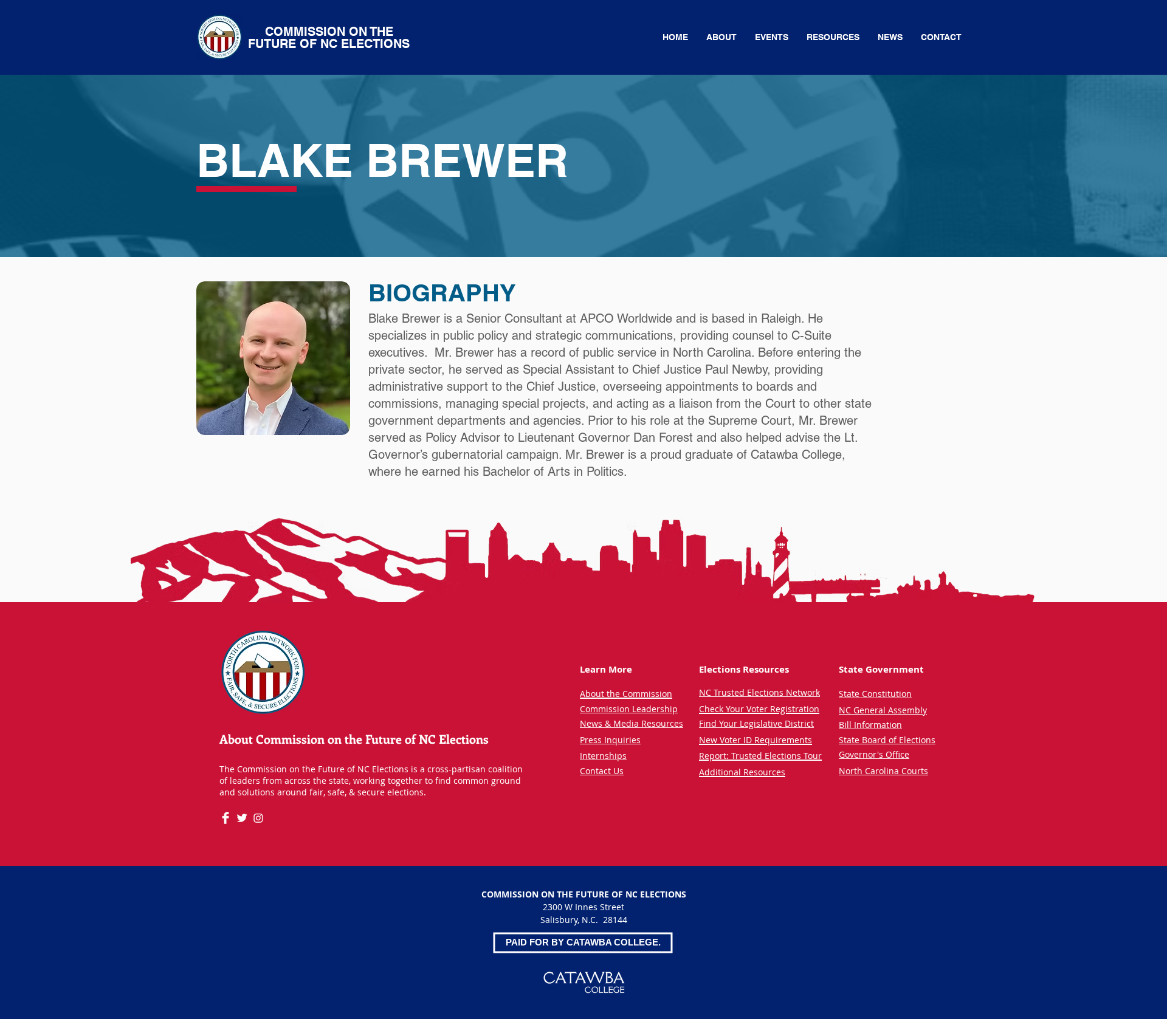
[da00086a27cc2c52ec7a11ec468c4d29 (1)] (225, 818)
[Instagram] (258, 818)
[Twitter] (242, 818)
